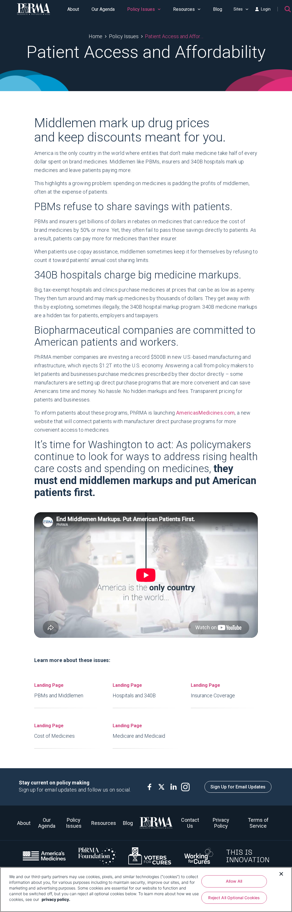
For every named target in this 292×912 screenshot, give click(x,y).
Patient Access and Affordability (174, 36)
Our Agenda (103, 9)
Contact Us (190, 823)
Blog (217, 9)
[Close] (281, 873)
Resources (184, 9)
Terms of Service (258, 823)
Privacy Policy (221, 823)
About (73, 9)
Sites (238, 9)
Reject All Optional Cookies (234, 897)
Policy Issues (141, 9)
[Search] (288, 9)
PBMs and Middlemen (58, 690)
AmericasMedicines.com (205, 413)
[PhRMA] (33, 9)
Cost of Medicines (54, 731)
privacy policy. (56, 899)
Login (266, 9)
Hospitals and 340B (134, 690)
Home (95, 36)
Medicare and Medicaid (139, 731)
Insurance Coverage (213, 690)
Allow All (234, 881)
